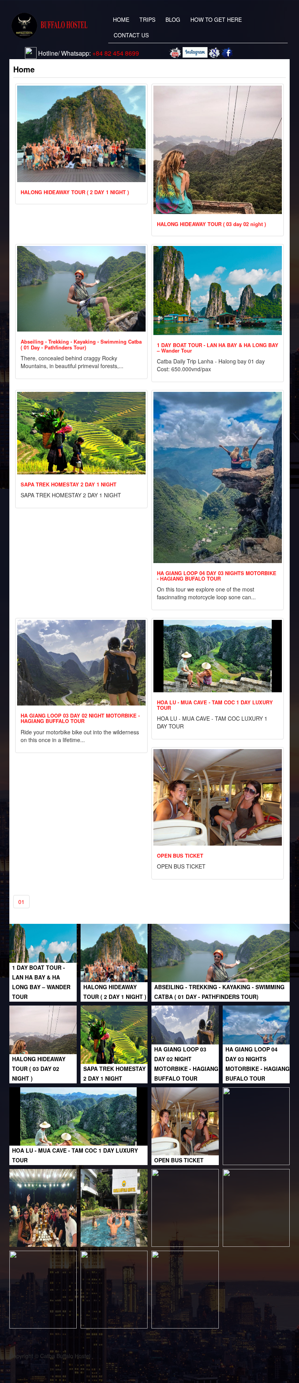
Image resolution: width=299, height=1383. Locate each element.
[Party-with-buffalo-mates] (43, 1207)
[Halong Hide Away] (256, 1207)
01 (21, 902)
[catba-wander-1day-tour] (185, 1207)
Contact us (131, 35)
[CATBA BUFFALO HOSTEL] (176, 53)
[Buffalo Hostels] (195, 52)
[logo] (50, 26)
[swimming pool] (256, 1125)
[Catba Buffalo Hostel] (214, 53)
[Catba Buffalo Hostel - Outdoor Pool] (114, 1207)
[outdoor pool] (43, 1289)
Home (121, 19)
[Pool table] (114, 1289)
